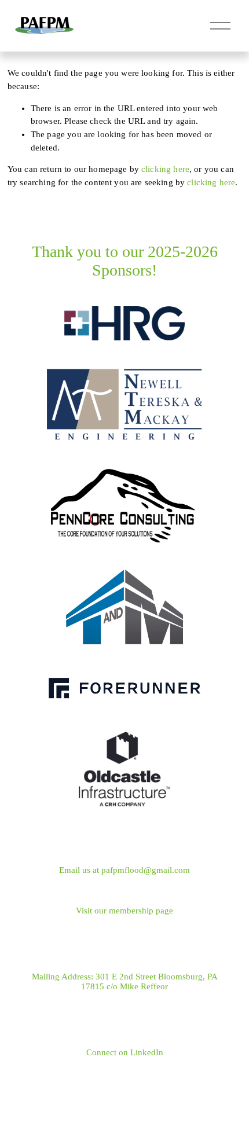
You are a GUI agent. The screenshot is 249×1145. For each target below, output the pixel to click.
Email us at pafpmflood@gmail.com (124, 870)
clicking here (165, 169)
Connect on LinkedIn (124, 1052)
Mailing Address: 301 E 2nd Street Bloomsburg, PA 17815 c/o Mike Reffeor (125, 981)
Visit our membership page (124, 910)
